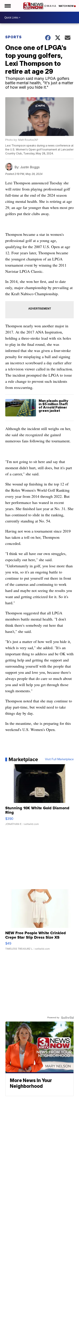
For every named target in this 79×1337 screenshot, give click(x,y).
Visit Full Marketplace (59, 759)
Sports (13, 37)
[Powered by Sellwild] (67, 1017)
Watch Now (66, 6)
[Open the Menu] (7, 6)
